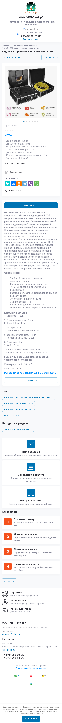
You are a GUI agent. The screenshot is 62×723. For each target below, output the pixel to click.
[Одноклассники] (19, 183)
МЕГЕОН (9, 135)
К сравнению (16, 172)
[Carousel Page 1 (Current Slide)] (23, 121)
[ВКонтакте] (13, 183)
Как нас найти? (9, 650)
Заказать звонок (31, 39)
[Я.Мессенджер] (7, 183)
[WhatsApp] (36, 183)
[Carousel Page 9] (35, 121)
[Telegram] (24, 183)
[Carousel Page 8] (34, 121)
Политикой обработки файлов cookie (38, 712)
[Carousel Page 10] (37, 121)
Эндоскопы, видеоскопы (24, 45)
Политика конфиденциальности (31, 668)
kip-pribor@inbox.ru (11, 634)
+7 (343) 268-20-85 (30, 36)
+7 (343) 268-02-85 (13, 657)
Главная (5, 45)
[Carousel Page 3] (26, 121)
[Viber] (30, 183)
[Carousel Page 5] (29, 121)
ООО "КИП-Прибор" (31, 17)
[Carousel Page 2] (24, 121)
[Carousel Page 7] (32, 121)
